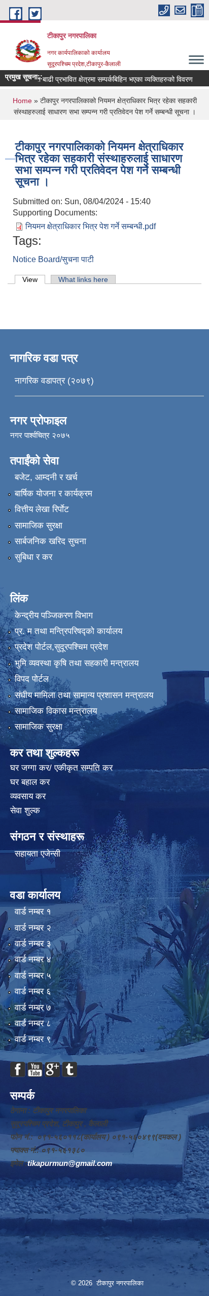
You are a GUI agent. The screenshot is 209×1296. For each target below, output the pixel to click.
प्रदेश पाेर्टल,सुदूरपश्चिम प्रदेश (61, 647)
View (33, 279)
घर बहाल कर (30, 782)
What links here (83, 279)
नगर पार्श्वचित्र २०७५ (41, 435)
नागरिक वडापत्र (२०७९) (54, 381)
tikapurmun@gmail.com (69, 1163)
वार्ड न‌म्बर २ (33, 928)
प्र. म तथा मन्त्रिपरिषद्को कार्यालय (68, 631)
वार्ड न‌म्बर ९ (33, 1039)
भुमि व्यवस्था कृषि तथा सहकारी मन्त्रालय (76, 663)
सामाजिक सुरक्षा (38, 525)
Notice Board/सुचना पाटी (53, 259)
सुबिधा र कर (33, 557)
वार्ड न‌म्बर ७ (33, 1008)
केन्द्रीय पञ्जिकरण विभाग (54, 615)
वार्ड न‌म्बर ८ (33, 1023)
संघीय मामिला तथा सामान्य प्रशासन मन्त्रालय (84, 695)
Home (22, 101)
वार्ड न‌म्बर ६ (33, 991)
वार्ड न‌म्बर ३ (33, 944)
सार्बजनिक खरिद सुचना (50, 541)
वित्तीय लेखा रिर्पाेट (42, 509)
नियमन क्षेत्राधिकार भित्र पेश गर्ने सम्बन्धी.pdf (90, 226)
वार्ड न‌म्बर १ (33, 911)
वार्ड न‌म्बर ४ (33, 959)
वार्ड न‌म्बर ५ (33, 976)
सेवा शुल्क (25, 810)
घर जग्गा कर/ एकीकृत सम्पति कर (61, 768)
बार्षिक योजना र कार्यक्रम (53, 493)
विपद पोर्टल (32, 679)
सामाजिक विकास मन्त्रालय (56, 711)
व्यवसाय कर (28, 796)
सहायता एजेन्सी (37, 854)
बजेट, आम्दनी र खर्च (46, 477)
